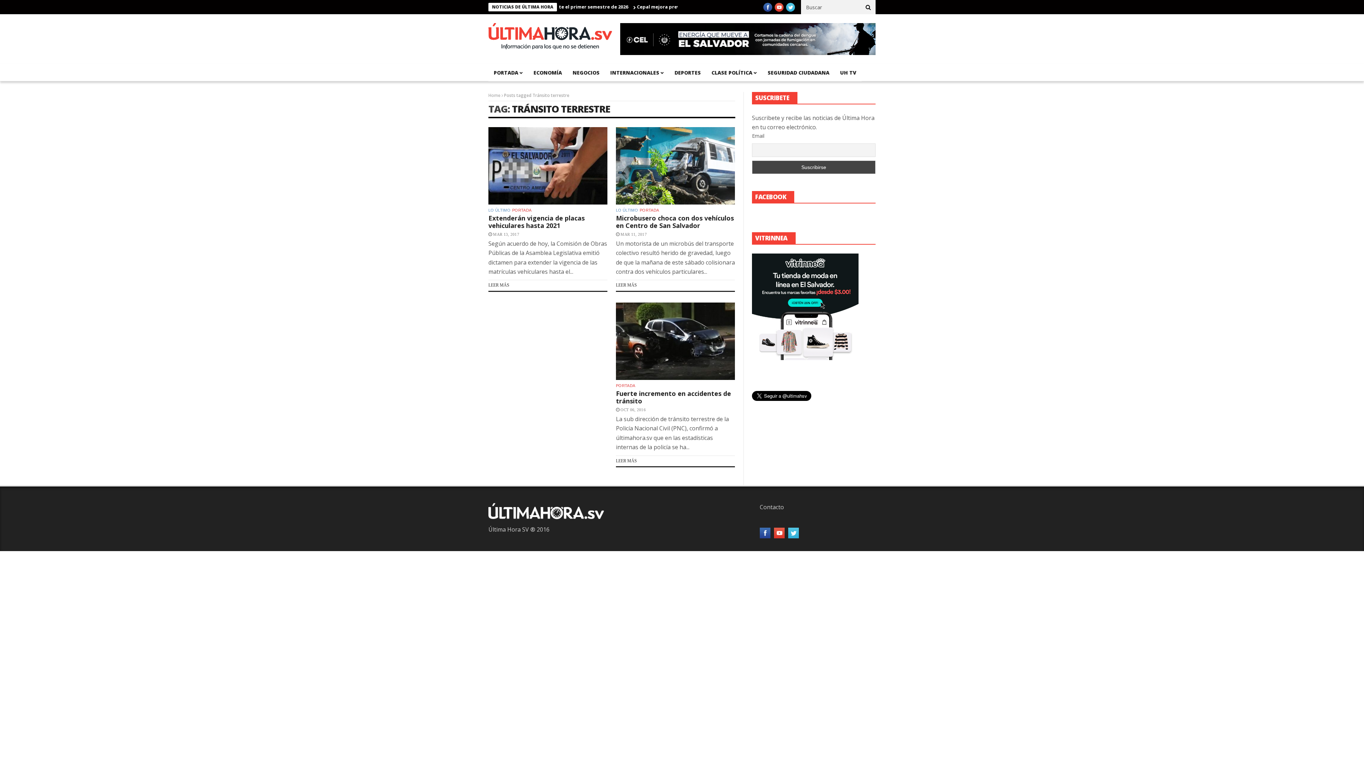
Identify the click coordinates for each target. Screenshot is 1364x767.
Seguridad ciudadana (798, 72)
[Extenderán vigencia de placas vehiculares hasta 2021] (547, 166)
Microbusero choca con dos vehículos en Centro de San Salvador (675, 222)
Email (758, 135)
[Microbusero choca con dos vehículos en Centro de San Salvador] (675, 166)
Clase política (731, 72)
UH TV (848, 72)
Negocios (586, 72)
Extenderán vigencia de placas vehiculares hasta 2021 (536, 222)
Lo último (499, 210)
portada (506, 72)
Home (494, 95)
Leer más (498, 285)
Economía (548, 72)
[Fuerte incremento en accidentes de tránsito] (675, 341)
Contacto (772, 507)
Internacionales (634, 72)
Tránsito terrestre (561, 108)
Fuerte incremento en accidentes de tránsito (673, 397)
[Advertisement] (547, 367)
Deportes (688, 72)
